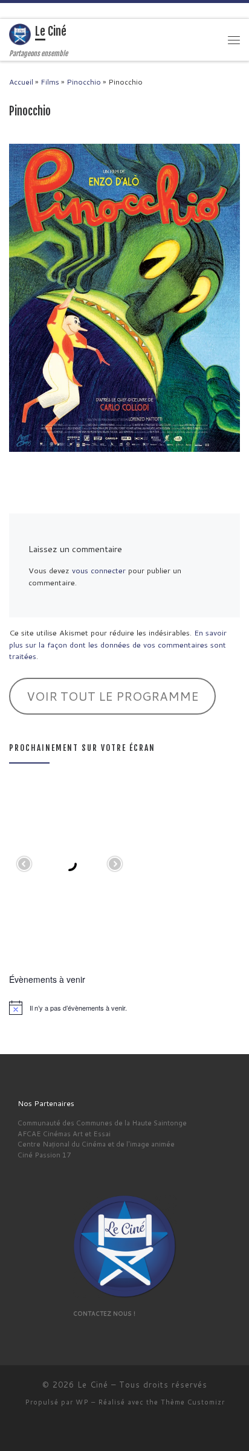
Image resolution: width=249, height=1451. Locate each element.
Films (49, 82)
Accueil (21, 82)
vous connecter (99, 570)
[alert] (124, 1007)
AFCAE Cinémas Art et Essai (64, 1133)
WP (82, 1402)
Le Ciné (92, 1384)
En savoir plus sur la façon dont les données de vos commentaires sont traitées (118, 644)
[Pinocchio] (124, 297)
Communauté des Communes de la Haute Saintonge (102, 1123)
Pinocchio (83, 82)
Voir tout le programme (113, 695)
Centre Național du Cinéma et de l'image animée (96, 1144)
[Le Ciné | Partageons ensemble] (20, 34)
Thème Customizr (193, 1402)
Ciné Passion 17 (44, 1155)
